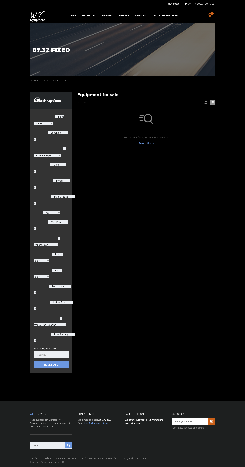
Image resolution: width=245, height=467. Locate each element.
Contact (124, 15)
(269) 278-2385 (174, 4)
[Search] (68, 445)
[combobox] (51, 212)
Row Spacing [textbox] (61, 334)
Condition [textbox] (55, 132)
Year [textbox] (48, 212)
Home (73, 15)
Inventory (89, 15)
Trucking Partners (165, 15)
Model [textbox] (59, 180)
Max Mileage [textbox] (61, 196)
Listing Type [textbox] (59, 302)
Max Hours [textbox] (58, 286)
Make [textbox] (56, 164)
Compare (106, 15)
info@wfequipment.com (96, 423)
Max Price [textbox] (56, 222)
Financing (141, 15)
